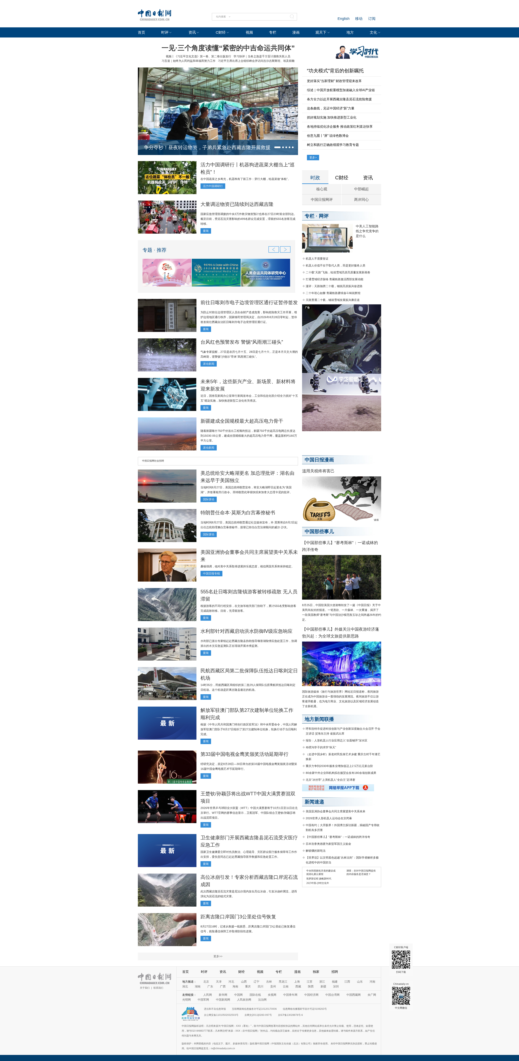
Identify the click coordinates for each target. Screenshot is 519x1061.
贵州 (273, 986)
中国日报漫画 (319, 459)
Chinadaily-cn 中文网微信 (401, 996)
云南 (285, 986)
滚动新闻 (208, 363)
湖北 (185, 986)
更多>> (217, 956)
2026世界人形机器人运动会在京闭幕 (329, 818)
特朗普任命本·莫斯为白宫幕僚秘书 (238, 512)
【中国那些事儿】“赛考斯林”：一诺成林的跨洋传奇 (338, 837)
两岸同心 (361, 200)
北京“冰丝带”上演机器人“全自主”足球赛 (330, 779)
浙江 (322, 981)
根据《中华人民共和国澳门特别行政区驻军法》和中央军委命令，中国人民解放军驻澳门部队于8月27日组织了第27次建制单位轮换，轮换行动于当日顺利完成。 (249, 729)
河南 (372, 981)
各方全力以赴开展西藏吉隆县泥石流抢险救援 (339, 99)
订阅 (371, 19)
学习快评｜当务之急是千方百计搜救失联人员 (262, 56)
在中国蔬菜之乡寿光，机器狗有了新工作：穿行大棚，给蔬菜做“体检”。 (246, 179)
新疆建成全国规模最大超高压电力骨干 (242, 421)
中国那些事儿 (319, 531)
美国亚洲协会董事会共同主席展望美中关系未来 (335, 811)
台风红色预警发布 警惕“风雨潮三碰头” (242, 342)
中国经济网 (311, 994)
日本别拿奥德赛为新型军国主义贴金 (328, 843)
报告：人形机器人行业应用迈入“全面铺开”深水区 (336, 740)
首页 (141, 32)
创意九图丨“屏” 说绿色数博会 (328, 135)
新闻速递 (314, 801)
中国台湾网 (332, 994)
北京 (206, 981)
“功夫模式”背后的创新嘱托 (335, 70)
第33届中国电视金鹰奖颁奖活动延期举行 (244, 754)
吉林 (269, 981)
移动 (358, 19)
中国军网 (203, 999)
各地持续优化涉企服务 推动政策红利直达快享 (340, 126)
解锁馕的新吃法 (316, 850)
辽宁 (256, 981)
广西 (223, 986)
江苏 (309, 981)
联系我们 (158, 987)
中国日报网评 (322, 200)
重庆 (248, 986)
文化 (373, 32)
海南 (235, 986)
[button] (277, 147)
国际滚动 (208, 499)
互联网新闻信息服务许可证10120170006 (254, 1009)
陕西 (311, 986)
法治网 (262, 999)
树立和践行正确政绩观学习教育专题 (333, 145)
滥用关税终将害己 (318, 471)
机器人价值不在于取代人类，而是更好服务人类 (335, 265)
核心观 (321, 189)
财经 (241, 971)
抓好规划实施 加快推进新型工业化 (331, 117)
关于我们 (145, 987)
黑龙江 (283, 981)
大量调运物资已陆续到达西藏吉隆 (237, 204)
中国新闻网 (223, 999)
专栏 (272, 32)
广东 (210, 986)
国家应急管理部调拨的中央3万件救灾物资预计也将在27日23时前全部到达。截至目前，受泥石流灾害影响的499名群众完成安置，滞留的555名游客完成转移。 (249, 218)
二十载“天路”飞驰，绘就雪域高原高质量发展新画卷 (338, 272)
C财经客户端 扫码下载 (401, 959)
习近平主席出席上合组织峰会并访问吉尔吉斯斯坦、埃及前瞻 (256, 60)
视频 (249, 32)
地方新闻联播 (319, 719)
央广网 (372, 994)
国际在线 (255, 994)
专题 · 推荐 (154, 250)
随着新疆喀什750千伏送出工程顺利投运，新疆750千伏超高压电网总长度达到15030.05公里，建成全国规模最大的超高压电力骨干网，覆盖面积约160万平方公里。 (249, 435)
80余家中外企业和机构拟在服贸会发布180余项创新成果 (341, 772)
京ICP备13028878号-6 (290, 1015)
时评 (164, 32)
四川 (260, 986)
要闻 (206, 230)
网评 (324, 216)
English (344, 19)
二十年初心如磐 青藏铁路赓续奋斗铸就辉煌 (333, 293)
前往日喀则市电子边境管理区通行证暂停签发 (249, 302)
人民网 (207, 994)
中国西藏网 (353, 994)
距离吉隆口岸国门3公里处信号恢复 (238, 916)
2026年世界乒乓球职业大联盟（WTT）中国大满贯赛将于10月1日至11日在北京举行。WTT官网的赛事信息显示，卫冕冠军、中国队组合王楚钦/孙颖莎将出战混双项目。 (249, 812)
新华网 (223, 994)
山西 (244, 981)
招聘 (334, 971)
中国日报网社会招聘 (153, 460)
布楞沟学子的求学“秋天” (321, 747)
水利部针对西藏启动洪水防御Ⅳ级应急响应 (247, 631)
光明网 (186, 999)
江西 (347, 981)
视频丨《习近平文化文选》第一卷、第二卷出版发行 (198, 56)
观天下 (320, 32)
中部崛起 (361, 189)
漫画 (296, 32)
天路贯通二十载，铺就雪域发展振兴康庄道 (333, 300)
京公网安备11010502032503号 (221, 1015)
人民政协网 (244, 999)
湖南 (198, 986)
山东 (360, 981)
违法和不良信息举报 (215, 1009)
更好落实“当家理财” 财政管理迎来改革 (334, 81)
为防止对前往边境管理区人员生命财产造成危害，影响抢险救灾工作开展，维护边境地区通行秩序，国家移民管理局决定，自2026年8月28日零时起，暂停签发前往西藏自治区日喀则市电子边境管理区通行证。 (249, 317)
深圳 (336, 986)
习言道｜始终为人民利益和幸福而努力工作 (189, 60)
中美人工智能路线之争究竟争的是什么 (367, 231)
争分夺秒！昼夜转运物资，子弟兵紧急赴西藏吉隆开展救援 (207, 147)
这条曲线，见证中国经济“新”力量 (330, 108)
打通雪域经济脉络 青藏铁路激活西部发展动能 (334, 279)
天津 (219, 981)
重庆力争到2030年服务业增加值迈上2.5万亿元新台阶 (339, 766)
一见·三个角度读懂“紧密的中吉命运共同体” (228, 48)
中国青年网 (290, 994)
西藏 (298, 986)
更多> (313, 157)
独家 (316, 971)
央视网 (272, 994)
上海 (297, 981)
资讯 (192, 32)
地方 (350, 32)
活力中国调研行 (213, 186)
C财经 (221, 32)
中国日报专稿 (211, 573)
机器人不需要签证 (317, 258)
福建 (335, 981)
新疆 (323, 986)
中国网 (238, 994)
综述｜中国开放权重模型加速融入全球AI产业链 (341, 90)
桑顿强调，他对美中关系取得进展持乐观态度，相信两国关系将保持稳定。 (247, 566)
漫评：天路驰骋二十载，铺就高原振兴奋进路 (334, 286)
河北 (231, 981)
